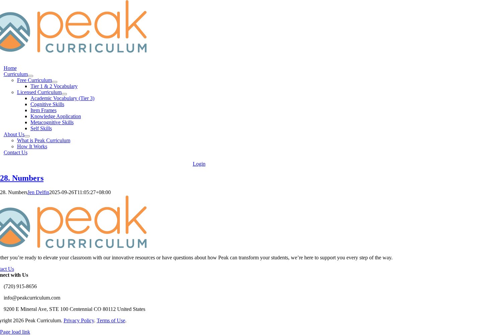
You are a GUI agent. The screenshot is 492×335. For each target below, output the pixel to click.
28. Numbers (22, 178)
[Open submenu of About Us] (27, 136)
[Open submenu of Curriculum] (30, 76)
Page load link (15, 332)
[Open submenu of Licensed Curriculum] (64, 94)
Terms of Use (111, 320)
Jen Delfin (38, 192)
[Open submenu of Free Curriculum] (54, 82)
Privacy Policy (79, 320)
